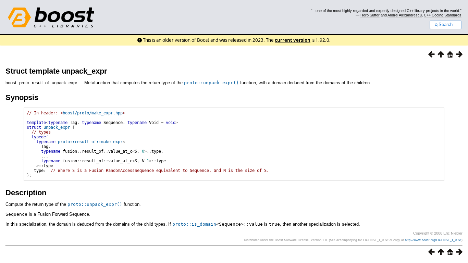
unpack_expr (57, 127)
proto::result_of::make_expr (90, 141)
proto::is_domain (194, 224)
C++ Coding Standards (442, 15)
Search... (448, 24)
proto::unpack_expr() (211, 82)
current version (292, 40)
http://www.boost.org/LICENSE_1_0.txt (433, 240)
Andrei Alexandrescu (404, 15)
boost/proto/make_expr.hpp (93, 113)
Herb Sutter (370, 15)
